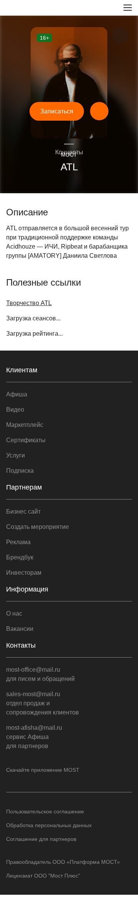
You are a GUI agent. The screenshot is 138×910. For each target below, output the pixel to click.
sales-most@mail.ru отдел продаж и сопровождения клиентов (42, 703)
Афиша (16, 394)
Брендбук (19, 557)
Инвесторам (23, 572)
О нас (14, 613)
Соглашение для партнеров (41, 839)
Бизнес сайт (23, 511)
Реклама (18, 542)
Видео (15, 409)
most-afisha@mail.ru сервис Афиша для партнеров (34, 736)
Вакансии (19, 629)
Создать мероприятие (37, 527)
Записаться (56, 111)
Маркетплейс (24, 425)
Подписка (20, 470)
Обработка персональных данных (49, 825)
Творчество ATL (29, 303)
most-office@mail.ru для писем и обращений (40, 674)
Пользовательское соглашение (45, 811)
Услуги (15, 455)
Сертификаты (26, 440)
